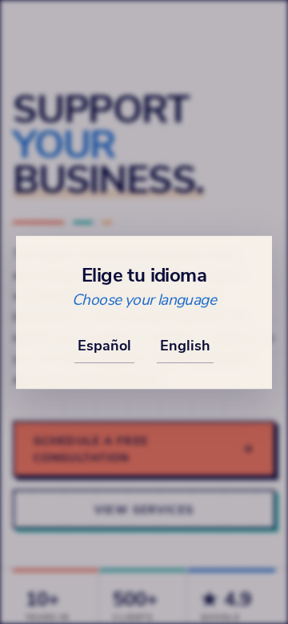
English (185, 344)
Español (104, 344)
